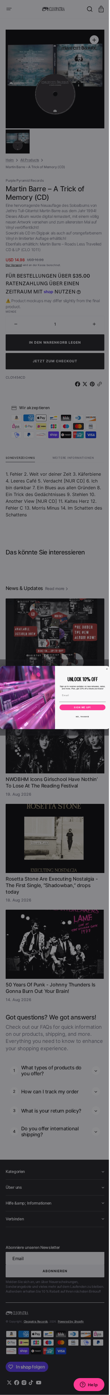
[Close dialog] (105, 669)
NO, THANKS (80, 717)
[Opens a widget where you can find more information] (84, 1385)
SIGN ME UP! (80, 707)
